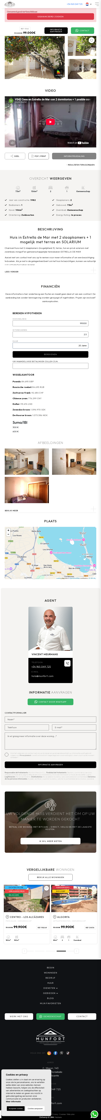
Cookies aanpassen (35, 1108)
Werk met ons (19, 1016)
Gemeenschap (52, 1016)
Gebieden (49, 993)
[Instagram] (49, 1053)
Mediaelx (58, 1117)
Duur (15, 341)
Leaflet (58, 578)
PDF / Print (40, 156)
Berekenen (50, 354)
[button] (50, 509)
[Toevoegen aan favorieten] (91, 40)
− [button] (8, 534)
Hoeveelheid (20, 319)
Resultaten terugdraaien (81, 165)
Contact (85, 30)
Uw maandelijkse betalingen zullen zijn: (35, 361)
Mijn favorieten (50, 1003)
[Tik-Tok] (68, 1053)
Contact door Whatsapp (53, 702)
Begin (50, 967)
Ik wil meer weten (50, 841)
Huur (50, 983)
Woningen (50, 972)
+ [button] (8, 530)
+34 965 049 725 (74, 4)
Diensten (49, 988)
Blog (50, 998)
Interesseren (20, 330)
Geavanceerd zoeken (50, 16)
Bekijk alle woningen (50, 877)
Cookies (62, 1114)
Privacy (55, 1114)
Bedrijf (50, 977)
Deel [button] (16, 156)
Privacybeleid (25, 755)
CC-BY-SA (92, 578)
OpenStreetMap (75, 578)
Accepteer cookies (16, 1108)
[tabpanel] (74, 914)
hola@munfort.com (43, 676)
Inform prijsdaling (74, 156)
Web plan (71, 1114)
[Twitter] (61, 1053)
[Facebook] (55, 1053)
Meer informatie (13, 1101)
